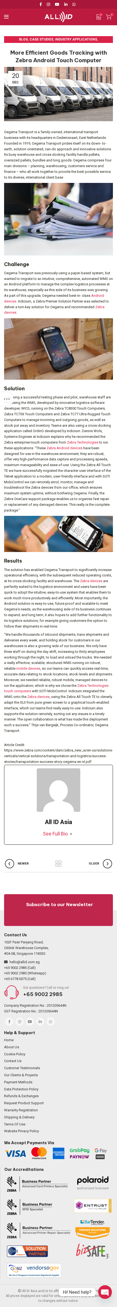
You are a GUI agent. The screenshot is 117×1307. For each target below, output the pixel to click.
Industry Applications (76, 39)
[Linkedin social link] (66, 4)
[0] (99, 16)
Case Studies (41, 39)
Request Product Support (24, 1103)
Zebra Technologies (82, 442)
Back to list (58, 864)
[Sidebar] (7, 399)
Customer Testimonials (22, 1068)
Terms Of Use (14, 1124)
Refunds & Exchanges (21, 1096)
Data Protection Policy (21, 1089)
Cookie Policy (14, 1054)
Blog (23, 39)
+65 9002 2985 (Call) (20, 968)
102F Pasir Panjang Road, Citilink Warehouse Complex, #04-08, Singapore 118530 (26, 948)
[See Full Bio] (71, 834)
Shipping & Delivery (19, 1117)
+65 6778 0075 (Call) (20, 979)
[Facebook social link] (41, 4)
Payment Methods (18, 1082)
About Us (11, 1047)
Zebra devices (91, 581)
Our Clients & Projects (21, 1075)
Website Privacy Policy (21, 1131)
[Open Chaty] (105, 1292)
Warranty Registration (21, 1110)
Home (9, 1040)
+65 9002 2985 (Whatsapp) (25, 973)
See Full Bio (55, 834)
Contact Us (12, 1061)
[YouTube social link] (57, 4)
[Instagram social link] (48, 4)
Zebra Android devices (64, 448)
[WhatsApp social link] (74, 4)
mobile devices (28, 668)
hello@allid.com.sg (25, 962)
